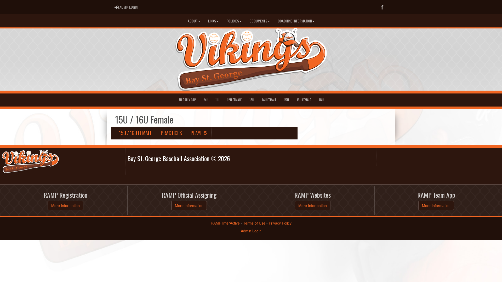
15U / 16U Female (135, 133)
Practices (171, 133)
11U (217, 99)
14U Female (269, 99)
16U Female (304, 99)
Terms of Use (254, 223)
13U (251, 99)
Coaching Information (295, 21)
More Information (65, 205)
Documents (258, 21)
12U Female (234, 99)
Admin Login (251, 230)
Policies (232, 21)
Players (199, 133)
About (193, 21)
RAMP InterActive (225, 223)
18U (321, 99)
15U (286, 99)
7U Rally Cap (187, 99)
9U (206, 99)
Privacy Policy (280, 223)
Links (212, 21)
